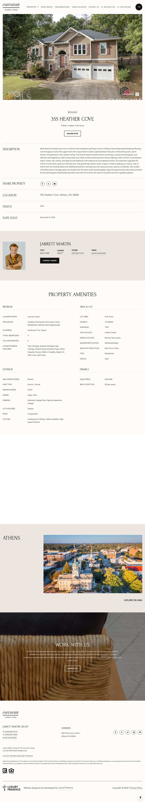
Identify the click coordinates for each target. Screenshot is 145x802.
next (17, 94)
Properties (31, 7)
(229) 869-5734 (109, 7)
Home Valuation (79, 7)
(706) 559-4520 (125, 7)
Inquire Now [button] (72, 133)
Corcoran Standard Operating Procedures (18, 756)
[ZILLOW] (134, 732)
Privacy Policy (136, 788)
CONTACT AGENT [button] (50, 260)
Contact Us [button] (72, 668)
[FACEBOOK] (115, 732)
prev (11, 94)
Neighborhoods (62, 7)
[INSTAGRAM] (121, 732)
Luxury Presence (65, 787)
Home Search (47, 7)
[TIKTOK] (128, 732)
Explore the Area (133, 600)
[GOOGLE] (140, 732)
